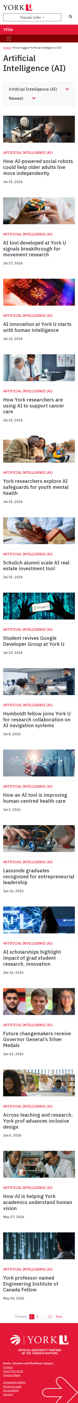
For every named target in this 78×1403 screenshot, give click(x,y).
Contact (8, 1367)
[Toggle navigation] (9, 38)
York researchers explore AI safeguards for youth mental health (36, 487)
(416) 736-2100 (13, 1371)
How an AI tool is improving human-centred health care (35, 798)
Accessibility (11, 1390)
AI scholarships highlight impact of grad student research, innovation (32, 958)
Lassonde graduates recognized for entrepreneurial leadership (38, 876)
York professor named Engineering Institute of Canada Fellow (30, 1283)
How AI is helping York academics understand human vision (37, 1202)
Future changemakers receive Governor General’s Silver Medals (37, 1039)
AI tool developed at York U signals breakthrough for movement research (34, 248)
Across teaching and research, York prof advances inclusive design (38, 1120)
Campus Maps (11, 1375)
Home (7, 47)
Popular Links (31, 17)
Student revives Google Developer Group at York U (33, 641)
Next (59, 1317)
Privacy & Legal (12, 1386)
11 (50, 1317)
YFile (8, 29)
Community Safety (14, 1382)
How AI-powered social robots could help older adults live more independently (38, 167)
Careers (8, 1394)
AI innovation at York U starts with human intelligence (37, 327)
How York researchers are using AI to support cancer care (33, 405)
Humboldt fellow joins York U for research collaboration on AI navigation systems (37, 719)
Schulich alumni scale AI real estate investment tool (36, 565)
